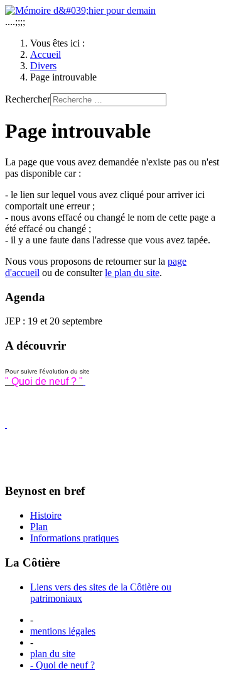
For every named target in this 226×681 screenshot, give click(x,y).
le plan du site (132, 272)
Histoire (46, 515)
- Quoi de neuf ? (62, 665)
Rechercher (27, 99)
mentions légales (62, 631)
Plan (39, 526)
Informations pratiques (74, 538)
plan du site (52, 653)
